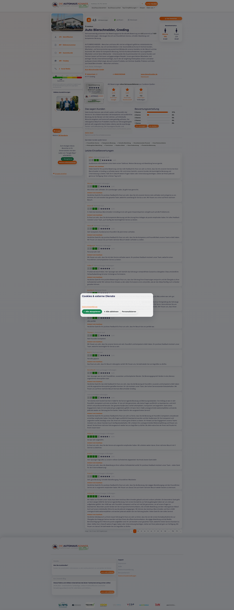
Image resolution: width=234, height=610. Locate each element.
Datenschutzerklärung (89, 307)
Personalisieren (129, 311)
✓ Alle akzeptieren (92, 311)
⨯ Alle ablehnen (111, 311)
